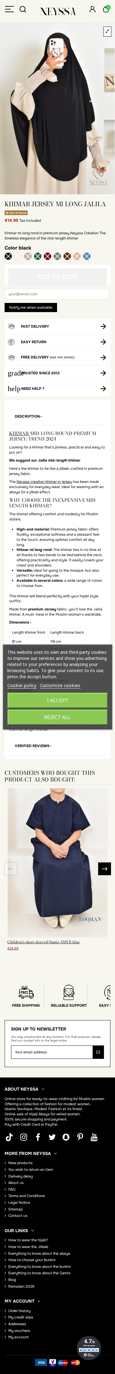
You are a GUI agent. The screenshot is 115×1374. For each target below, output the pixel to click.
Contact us (17, 1215)
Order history (19, 1310)
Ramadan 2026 (21, 1286)
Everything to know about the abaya (39, 1253)
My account (18, 1337)
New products (20, 1162)
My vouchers (19, 1330)
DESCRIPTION (27, 416)
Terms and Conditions (26, 1195)
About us (16, 1182)
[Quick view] (57, 935)
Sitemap (15, 1209)
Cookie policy (21, 685)
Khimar (19, 433)
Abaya (44, 1114)
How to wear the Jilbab (28, 1246)
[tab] (57, 416)
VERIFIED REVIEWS (32, 745)
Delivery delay (20, 1176)
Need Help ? (32, 388)
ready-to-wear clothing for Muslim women (68, 1098)
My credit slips (20, 1317)
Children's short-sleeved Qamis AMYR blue (43, 942)
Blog (12, 1279)
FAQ (11, 1189)
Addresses (17, 1324)
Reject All (57, 717)
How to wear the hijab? (28, 1240)
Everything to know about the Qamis (39, 1273)
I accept (57, 700)
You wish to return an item (30, 1169)
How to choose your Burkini (32, 1259)
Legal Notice (19, 1202)
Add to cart (58, 277)
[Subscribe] (98, 1052)
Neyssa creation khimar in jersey (44, 481)
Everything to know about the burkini (39, 1266)
